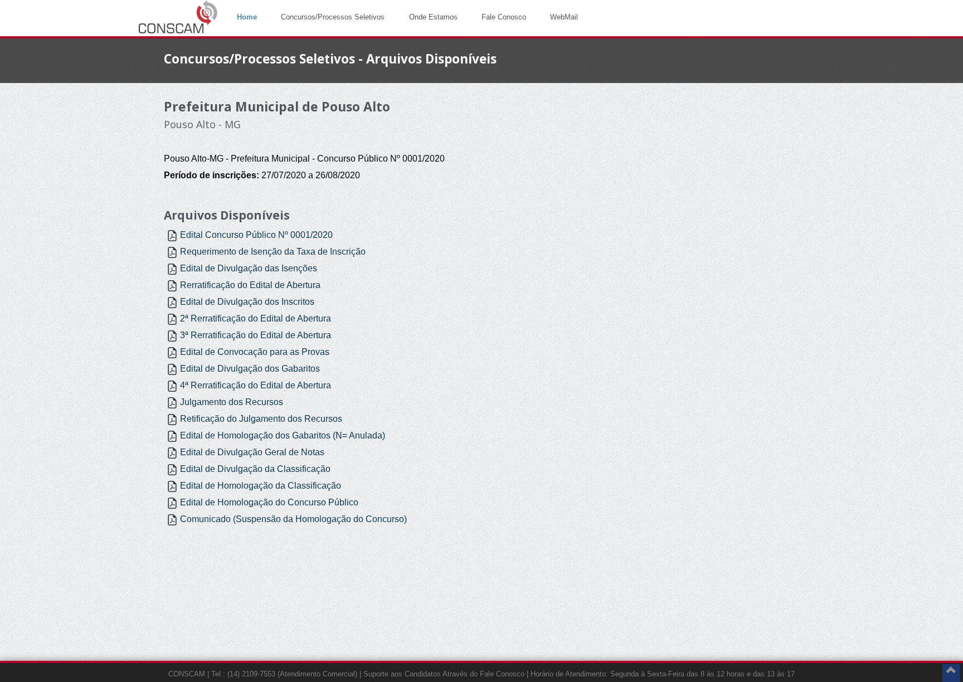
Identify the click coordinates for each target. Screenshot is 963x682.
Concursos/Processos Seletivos (333, 17)
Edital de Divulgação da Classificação (255, 469)
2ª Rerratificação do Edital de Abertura (255, 318)
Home (247, 17)
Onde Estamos (433, 17)
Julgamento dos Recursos (231, 402)
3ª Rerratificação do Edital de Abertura (255, 335)
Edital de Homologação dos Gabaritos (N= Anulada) (282, 435)
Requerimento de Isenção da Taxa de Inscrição (273, 251)
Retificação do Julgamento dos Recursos (261, 418)
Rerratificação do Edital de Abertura (250, 285)
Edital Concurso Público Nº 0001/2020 (256, 235)
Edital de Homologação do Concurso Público (269, 502)
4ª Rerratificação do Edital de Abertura (255, 385)
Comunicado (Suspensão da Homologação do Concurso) (293, 519)
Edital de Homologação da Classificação (260, 485)
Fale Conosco (503, 17)
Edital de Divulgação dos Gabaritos (250, 368)
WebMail (564, 17)
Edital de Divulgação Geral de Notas (252, 452)
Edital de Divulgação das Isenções (248, 268)
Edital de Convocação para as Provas (254, 352)
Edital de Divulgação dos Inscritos (247, 301)
